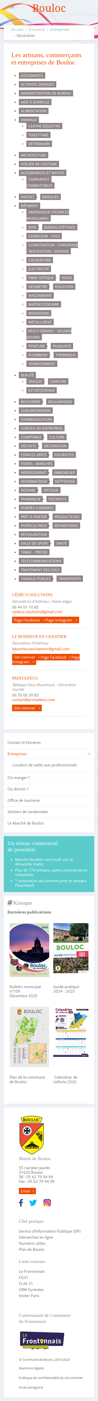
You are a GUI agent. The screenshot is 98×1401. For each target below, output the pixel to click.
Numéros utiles (32, 1243)
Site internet (25, 657)
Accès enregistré (31, 1387)
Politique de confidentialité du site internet (51, 1377)
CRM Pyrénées (31, 1289)
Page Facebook (27, 619)
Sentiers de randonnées (28, 811)
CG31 (23, 1277)
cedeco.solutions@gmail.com (37, 611)
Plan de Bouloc (32, 1249)
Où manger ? (19, 777)
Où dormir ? (18, 788)
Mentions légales (31, 1368)
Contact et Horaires (24, 742)
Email (25, 1191)
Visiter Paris (29, 1295)
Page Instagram (59, 619)
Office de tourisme (24, 800)
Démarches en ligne (36, 1237)
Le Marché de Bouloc (26, 823)
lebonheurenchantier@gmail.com (41, 648)
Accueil (17, 29)
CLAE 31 (26, 1283)
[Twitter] (33, 1202)
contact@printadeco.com (33, 699)
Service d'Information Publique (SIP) (49, 1231)
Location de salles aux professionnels (45, 764)
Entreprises (60, 29)
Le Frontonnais (32, 1271)
